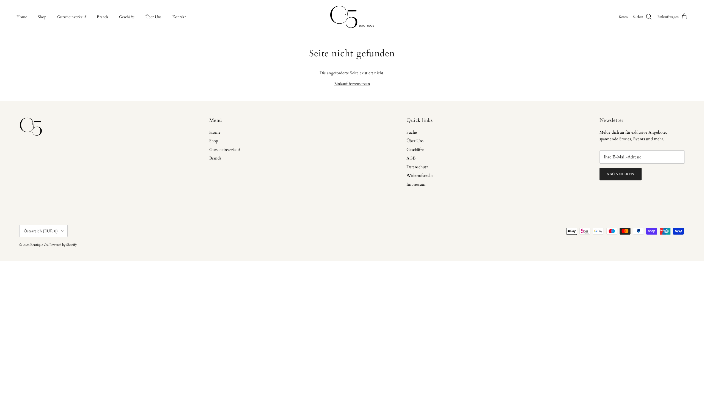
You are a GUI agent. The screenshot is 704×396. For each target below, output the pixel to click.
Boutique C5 (39, 245)
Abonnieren (620, 174)
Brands (102, 17)
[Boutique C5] (352, 17)
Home (21, 17)
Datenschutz (417, 167)
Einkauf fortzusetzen (352, 83)
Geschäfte (126, 17)
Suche (411, 132)
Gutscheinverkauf (71, 17)
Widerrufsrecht (419, 175)
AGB (411, 158)
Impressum (415, 184)
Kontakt (179, 17)
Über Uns (153, 17)
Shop (42, 17)
